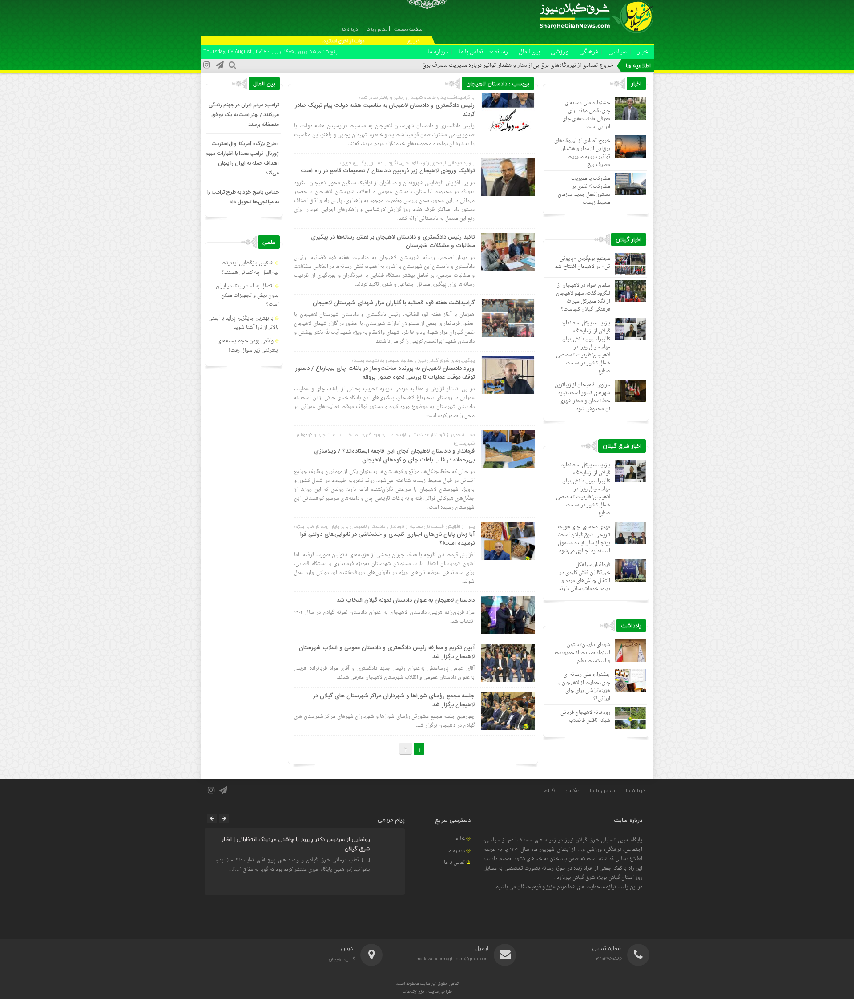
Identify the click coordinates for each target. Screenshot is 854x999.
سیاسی (617, 51)
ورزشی (559, 51)
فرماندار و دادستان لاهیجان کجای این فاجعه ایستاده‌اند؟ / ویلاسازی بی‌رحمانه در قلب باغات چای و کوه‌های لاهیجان (394, 455)
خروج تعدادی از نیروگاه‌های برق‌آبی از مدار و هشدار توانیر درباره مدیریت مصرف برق (517, 65)
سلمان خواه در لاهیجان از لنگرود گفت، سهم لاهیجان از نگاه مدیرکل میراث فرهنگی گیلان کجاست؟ (583, 297)
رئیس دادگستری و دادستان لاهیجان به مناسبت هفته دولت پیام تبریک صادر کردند (385, 110)
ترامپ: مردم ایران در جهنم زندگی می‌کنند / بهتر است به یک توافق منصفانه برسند (244, 115)
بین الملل (529, 51)
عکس (572, 790)
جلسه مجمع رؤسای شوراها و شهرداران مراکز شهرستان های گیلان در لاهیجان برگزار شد (394, 700)
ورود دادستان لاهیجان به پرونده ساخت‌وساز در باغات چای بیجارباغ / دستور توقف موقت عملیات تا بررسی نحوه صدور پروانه (385, 373)
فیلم (549, 790)
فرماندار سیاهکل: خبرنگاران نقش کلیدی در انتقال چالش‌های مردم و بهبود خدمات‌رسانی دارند (584, 577)
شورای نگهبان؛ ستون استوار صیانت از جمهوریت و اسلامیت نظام (582, 653)
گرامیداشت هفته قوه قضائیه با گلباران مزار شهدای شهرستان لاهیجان (394, 303)
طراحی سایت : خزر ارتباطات (427, 991)
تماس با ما (471, 51)
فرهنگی (588, 51)
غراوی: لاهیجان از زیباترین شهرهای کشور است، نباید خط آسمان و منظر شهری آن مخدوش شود (582, 397)
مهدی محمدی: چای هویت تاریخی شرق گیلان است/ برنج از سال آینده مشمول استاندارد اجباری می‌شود (584, 539)
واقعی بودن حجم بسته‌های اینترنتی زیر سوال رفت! (248, 345)
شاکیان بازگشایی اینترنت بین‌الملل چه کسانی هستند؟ (250, 268)
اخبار (643, 51)
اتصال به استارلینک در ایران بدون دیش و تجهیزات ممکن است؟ (247, 296)
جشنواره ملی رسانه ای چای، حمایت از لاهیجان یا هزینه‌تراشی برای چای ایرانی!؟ (583, 687)
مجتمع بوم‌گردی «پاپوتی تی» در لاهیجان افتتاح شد (582, 262)
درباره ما (437, 51)
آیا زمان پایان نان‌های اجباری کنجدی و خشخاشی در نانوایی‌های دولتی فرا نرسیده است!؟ (387, 539)
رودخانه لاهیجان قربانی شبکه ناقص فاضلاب (585, 716)
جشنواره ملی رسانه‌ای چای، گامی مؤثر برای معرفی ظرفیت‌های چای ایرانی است (586, 115)
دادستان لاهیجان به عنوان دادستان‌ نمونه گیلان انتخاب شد (406, 600)
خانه (460, 839)
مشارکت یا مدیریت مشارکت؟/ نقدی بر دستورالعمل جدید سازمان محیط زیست (584, 190)
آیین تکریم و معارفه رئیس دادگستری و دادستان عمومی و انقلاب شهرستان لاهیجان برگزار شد (387, 652)
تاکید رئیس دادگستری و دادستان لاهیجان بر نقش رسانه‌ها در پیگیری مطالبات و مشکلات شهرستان (393, 241)
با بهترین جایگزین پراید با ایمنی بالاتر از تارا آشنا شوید (244, 323)
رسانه (501, 51)
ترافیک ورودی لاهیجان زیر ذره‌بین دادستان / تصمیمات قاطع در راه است (388, 171)
